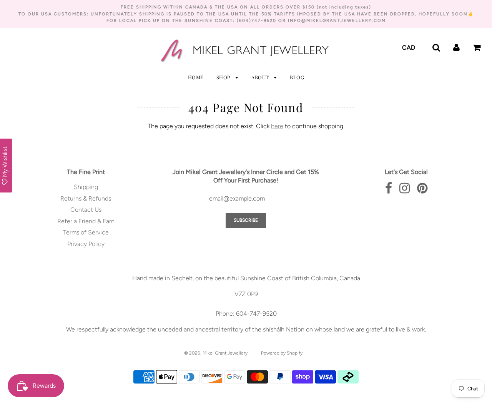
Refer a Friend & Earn (86, 221)
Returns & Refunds (85, 198)
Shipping (86, 187)
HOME (196, 77)
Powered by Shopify (282, 353)
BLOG (297, 77)
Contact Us (85, 209)
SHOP (224, 77)
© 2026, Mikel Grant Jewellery (216, 353)
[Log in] (456, 47)
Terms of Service (86, 232)
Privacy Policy (86, 244)
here (277, 126)
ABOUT (260, 77)
